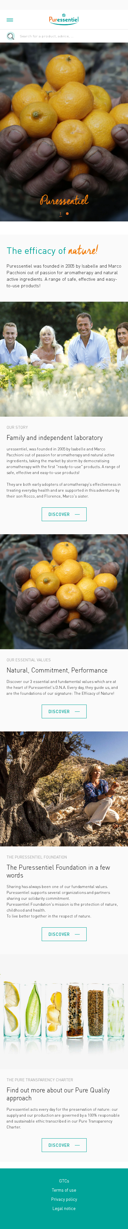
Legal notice (64, 1208)
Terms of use (64, 1190)
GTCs (64, 1180)
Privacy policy (64, 1199)
